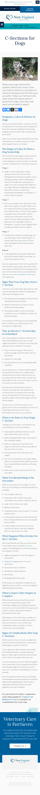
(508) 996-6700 (20, 4)
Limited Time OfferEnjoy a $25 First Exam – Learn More (19, 26)
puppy (20, 240)
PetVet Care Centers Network (22, 785)
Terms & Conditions (24, 772)
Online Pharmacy (30, 9)
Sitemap (23, 776)
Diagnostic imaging (11, 561)
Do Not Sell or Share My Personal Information (20, 774)
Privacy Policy (13, 772)
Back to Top (30, 776)
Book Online (10, 8)
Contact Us (19, 746)
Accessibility (9, 776)
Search (17, 776)
